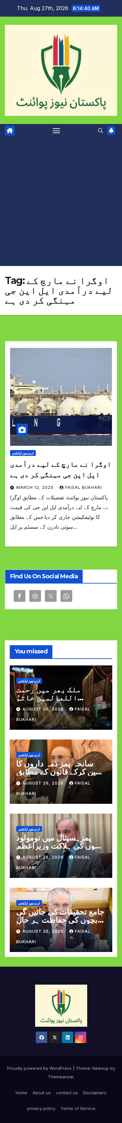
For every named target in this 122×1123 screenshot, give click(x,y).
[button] (100, 130)
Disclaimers (94, 1092)
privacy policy (41, 1108)
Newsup (100, 1068)
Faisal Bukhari (83, 487)
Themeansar (61, 1076)
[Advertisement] (61, 201)
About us (42, 1092)
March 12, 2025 (35, 487)
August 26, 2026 (43, 709)
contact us (67, 1092)
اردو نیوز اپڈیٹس (23, 453)
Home (21, 1092)
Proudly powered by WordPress (40, 1068)
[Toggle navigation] (56, 130)
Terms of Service (78, 1108)
